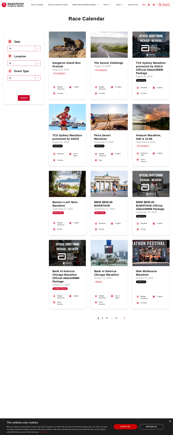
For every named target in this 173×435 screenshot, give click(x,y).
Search (23, 98)
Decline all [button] (151, 426)
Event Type (21, 71)
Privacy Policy (44, 432)
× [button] (170, 421)
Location (20, 56)
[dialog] (86, 426)
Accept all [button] (125, 426)
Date (17, 41)
